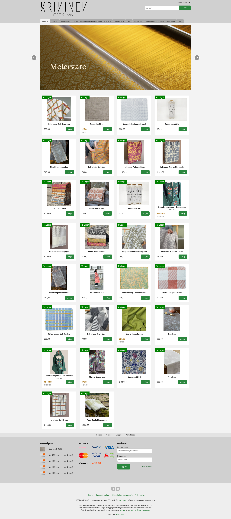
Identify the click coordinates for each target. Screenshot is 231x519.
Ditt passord (121, 456)
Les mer (123, 510)
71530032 (123, 500)
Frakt (90, 495)
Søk (185, 7)
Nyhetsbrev (140, 495)
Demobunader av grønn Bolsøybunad (160, 21)
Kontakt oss (130, 435)
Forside (45, 21)
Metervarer (65, 21)
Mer (180, 21)
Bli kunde (109, 435)
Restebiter (138, 21)
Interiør (54, 21)
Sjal (129, 21)
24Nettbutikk (120, 514)
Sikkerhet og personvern (122, 495)
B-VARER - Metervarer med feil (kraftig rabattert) (92, 21)
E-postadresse (122, 447)
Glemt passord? (146, 466)
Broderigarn (119, 21)
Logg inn (119, 435)
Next (199, 57)
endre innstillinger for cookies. (139, 510)
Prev (36, 57)
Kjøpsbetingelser (102, 495)
